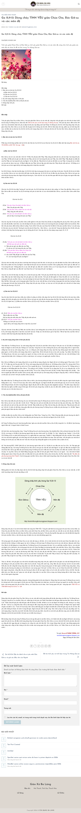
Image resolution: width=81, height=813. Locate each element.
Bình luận (7, 673)
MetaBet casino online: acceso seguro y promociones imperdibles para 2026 (34, 764)
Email (6, 699)
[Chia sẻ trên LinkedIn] (49, 646)
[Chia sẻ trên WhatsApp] (31, 646)
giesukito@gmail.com (29, 27)
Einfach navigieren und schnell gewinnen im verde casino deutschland (32, 738)
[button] (3, 4)
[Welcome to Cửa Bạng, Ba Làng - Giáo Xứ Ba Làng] (40, 4)
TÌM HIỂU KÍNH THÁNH (8, 14)
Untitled (10, 751)
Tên (5, 690)
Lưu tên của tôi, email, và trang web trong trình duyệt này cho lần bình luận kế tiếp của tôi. (39, 717)
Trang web (7, 708)
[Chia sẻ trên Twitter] (38, 646)
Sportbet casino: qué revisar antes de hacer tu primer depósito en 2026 (32, 757)
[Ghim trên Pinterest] (46, 646)
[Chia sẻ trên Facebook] (35, 646)
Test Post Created (13, 744)
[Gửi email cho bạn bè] (42, 646)
